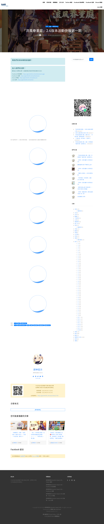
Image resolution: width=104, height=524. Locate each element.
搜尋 (91, 59)
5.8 (78, 313)
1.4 (78, 243)
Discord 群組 (98, 2)
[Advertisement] (38, 96)
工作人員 (61, 2)
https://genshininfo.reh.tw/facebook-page (34, 74)
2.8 (78, 265)
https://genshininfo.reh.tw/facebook (30, 76)
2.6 (78, 261)
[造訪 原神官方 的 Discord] (42, 376)
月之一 (79, 317)
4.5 (78, 292)
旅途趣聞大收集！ (82, 196)
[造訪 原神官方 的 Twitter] (38, 376)
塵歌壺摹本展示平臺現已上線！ (85, 164)
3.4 (78, 274)
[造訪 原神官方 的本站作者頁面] (40, 35)
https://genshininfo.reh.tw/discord (28, 78)
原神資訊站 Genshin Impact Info (53, 507)
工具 (76, 220)
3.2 (78, 270)
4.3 (78, 288)
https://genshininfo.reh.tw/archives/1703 (48, 395)
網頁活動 (79, 239)
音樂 (76, 339)
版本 (76, 241)
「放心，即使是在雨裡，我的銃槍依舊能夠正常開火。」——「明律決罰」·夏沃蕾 (38, 435)
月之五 (79, 324)
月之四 (79, 330)
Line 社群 (99, 7)
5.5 (78, 308)
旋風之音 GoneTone (56, 509)
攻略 (76, 229)
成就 (76, 225)
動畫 (76, 216)
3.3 (78, 272)
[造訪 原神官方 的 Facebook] (36, 376)
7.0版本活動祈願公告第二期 (81, 133)
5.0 (78, 299)
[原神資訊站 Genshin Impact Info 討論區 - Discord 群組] (72, 480)
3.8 (78, 281)
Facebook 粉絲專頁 (79, 2)
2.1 (78, 252)
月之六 (79, 328)
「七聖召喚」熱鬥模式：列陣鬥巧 (83, 138)
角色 (76, 333)
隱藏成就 (79, 227)
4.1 (78, 285)
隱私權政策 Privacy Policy (49, 514)
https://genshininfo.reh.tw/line (25, 80)
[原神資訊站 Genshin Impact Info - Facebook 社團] (70, 480)
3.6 (78, 277)
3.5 (78, 276)
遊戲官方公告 (78, 337)
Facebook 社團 (90, 2)
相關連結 (55, 2)
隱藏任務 (79, 211)
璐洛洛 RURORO (54, 442)
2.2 (78, 254)
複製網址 (38, 410)
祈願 (76, 331)
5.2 (78, 303)
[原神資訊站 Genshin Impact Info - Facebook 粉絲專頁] (67, 480)
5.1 (78, 301)
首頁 (44, 2)
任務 (76, 209)
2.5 (78, 259)
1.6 (78, 247)
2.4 (78, 257)
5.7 (78, 312)
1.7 (78, 249)
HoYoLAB (38, 378)
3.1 (78, 268)
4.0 (78, 283)
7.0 (78, 315)
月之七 (79, 319)
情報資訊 (77, 221)
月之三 (79, 321)
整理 (76, 230)
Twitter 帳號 (68, 2)
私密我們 (22, 456)
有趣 (76, 232)
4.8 (78, 297)
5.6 (78, 310)
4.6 (78, 294)
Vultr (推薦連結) (56, 516)
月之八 (79, 326)
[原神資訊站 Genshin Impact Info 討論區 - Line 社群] (82, 107)
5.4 (78, 306)
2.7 (78, 263)
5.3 (78, 304)
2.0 (78, 250)
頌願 (76, 340)
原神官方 (45, 35)
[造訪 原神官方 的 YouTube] (40, 376)
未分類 (76, 234)
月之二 (79, 322)
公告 (76, 212)
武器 (76, 236)
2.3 (78, 256)
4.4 (78, 290)
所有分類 (49, 2)
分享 (76, 214)
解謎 (76, 335)
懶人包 (76, 223)
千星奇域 (77, 218)
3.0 (78, 267)
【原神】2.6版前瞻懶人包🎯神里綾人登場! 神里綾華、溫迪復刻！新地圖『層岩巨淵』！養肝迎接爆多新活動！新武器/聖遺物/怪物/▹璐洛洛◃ (57, 435)
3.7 (78, 279)
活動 (76, 238)
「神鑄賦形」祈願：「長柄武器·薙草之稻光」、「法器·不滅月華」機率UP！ (19, 434)
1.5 (78, 245)
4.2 (78, 286)
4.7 (78, 295)
